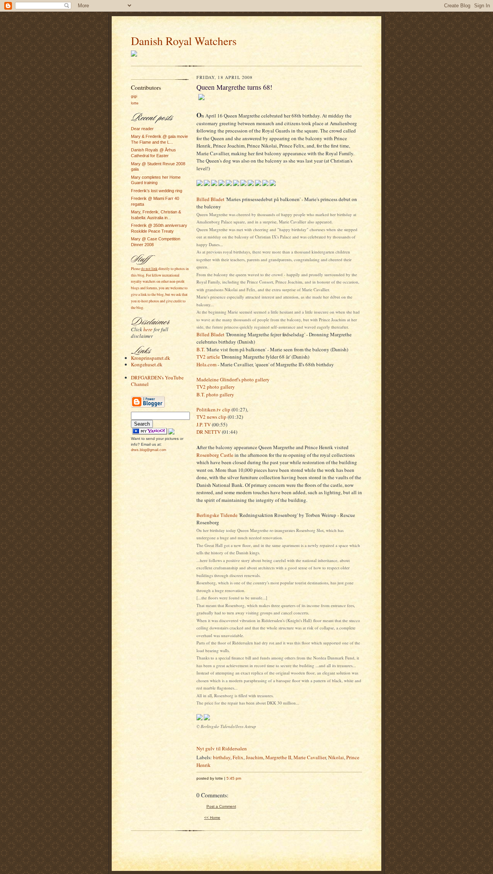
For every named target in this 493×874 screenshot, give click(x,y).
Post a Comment (221, 806)
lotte (135, 103)
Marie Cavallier (309, 757)
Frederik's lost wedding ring (156, 190)
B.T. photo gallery (215, 394)
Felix (238, 757)
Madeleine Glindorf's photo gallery (233, 379)
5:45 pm (233, 778)
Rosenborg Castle (214, 454)
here (148, 329)
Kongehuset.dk (147, 364)
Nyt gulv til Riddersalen (221, 748)
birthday (221, 757)
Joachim (254, 757)
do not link (149, 268)
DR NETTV (208, 431)
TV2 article (208, 356)
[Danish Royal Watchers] (149, 433)
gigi (134, 96)
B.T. (200, 349)
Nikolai (336, 757)
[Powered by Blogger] (148, 406)
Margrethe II (278, 757)
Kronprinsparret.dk (150, 357)
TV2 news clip (211, 416)
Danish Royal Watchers (183, 40)
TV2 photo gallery (215, 386)
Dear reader (142, 128)
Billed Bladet (210, 199)
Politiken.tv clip (213, 409)
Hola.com (206, 364)
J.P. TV (203, 424)
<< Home (212, 817)
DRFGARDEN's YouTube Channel (157, 381)
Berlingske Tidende (217, 515)
